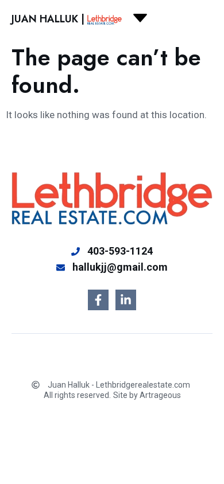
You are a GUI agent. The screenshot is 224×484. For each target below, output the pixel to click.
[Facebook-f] (98, 300)
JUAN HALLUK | (47, 18)
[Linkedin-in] (125, 300)
